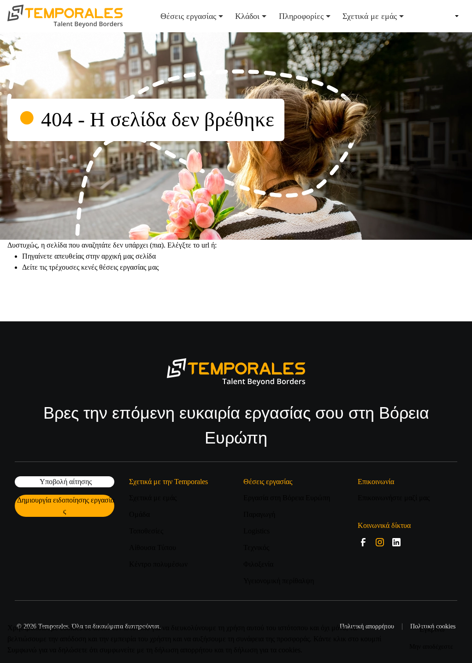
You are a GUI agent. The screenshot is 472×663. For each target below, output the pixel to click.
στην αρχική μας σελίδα (121, 256)
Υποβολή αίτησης (66, 481)
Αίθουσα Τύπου (152, 547)
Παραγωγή (259, 514)
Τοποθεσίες (146, 531)
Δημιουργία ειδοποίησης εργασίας (65, 505)
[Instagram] (379, 542)
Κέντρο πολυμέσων (158, 564)
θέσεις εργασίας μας (129, 267)
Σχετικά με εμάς (153, 498)
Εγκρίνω (432, 629)
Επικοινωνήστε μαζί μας (394, 498)
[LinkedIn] (396, 542)
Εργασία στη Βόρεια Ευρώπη (286, 498)
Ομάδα (139, 514)
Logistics (256, 531)
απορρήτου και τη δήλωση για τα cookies (240, 650)
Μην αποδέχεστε (431, 646)
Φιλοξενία (258, 564)
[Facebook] (363, 542)
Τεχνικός (256, 547)
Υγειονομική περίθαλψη (278, 581)
